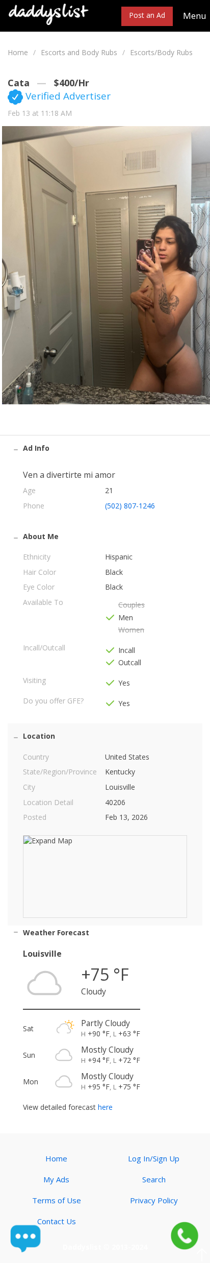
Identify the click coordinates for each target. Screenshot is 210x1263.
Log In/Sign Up (153, 1158)
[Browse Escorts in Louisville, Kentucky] (49, 13)
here (105, 1107)
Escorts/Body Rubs (161, 52)
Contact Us (56, 1221)
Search (154, 1179)
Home (18, 52)
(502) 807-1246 (130, 506)
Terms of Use (56, 1200)
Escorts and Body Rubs (79, 52)
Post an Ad (147, 15)
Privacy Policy (154, 1200)
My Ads (56, 1179)
